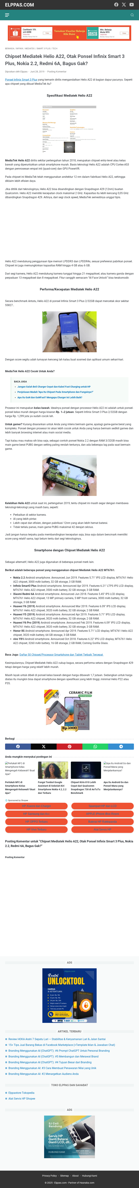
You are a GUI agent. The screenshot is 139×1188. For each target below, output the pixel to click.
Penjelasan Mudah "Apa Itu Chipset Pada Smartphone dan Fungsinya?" (55, 392)
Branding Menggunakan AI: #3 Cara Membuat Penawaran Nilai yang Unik (52, 1068)
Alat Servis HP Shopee (21, 1098)
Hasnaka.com (87, 1182)
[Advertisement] (69, 227)
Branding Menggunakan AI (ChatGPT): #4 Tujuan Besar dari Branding (50, 1062)
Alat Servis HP (102, 829)
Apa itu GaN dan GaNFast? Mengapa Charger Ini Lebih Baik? (49, 397)
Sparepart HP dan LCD (103, 806)
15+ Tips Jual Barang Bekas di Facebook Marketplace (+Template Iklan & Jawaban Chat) (61, 1045)
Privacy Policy (49, 1175)
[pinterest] (69, 747)
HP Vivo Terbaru (36, 829)
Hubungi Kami (89, 1175)
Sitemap (64, 1175)
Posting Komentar (56, 71)
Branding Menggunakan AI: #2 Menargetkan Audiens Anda (43, 1074)
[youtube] (131, 5)
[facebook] (116, 5)
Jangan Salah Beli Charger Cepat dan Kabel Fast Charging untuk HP (54, 386)
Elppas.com (19, 5)
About (75, 1175)
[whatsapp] (95, 747)
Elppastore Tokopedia (21, 1092)
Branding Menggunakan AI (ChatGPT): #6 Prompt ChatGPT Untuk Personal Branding (59, 1050)
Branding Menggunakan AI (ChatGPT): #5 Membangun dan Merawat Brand (53, 1056)
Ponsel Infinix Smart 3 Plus (21, 79)
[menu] (9, 15)
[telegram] (121, 747)
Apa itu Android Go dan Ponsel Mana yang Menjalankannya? (116, 786)
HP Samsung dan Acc (36, 813)
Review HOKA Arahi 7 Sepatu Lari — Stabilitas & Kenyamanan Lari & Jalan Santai (57, 1039)
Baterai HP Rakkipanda (102, 821)
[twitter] (124, 5)
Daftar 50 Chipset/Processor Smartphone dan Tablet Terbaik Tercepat (61, 654)
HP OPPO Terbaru (36, 821)
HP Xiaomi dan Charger (36, 806)
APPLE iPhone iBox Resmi (102, 813)
